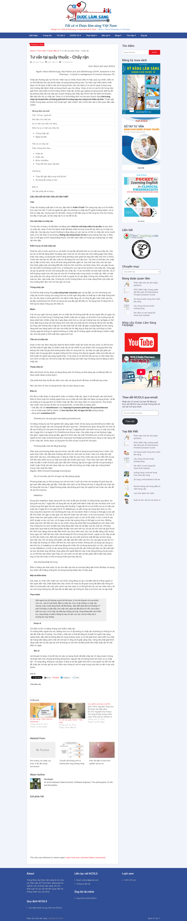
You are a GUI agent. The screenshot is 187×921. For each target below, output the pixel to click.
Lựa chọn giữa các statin (144, 493)
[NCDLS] (93, 16)
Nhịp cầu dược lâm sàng (37, 918)
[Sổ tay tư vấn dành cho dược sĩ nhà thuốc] (141, 169)
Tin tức (60, 35)
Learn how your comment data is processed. (86, 857)
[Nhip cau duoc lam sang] (141, 342)
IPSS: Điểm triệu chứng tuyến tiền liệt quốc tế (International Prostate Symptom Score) (146, 292)
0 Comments (68, 62)
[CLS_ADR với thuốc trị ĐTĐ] (102, 713)
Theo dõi (129, 421)
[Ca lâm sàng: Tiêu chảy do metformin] (43, 710)
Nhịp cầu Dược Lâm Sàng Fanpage (139, 323)
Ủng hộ (144, 35)
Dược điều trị (53, 51)
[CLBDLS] (141, 250)
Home (32, 51)
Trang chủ (47, 35)
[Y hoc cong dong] (141, 238)
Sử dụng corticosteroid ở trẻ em (147, 479)
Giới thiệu (33, 35)
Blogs (117, 35)
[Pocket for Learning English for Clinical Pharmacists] (141, 222)
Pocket (56, 677)
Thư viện (130, 35)
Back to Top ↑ (154, 918)
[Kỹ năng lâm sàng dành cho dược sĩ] (141, 113)
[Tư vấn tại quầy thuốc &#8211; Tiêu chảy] (72, 711)
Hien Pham (39, 62)
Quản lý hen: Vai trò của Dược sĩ (147, 500)
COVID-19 (74, 35)
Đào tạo (105, 35)
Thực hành (90, 35)
